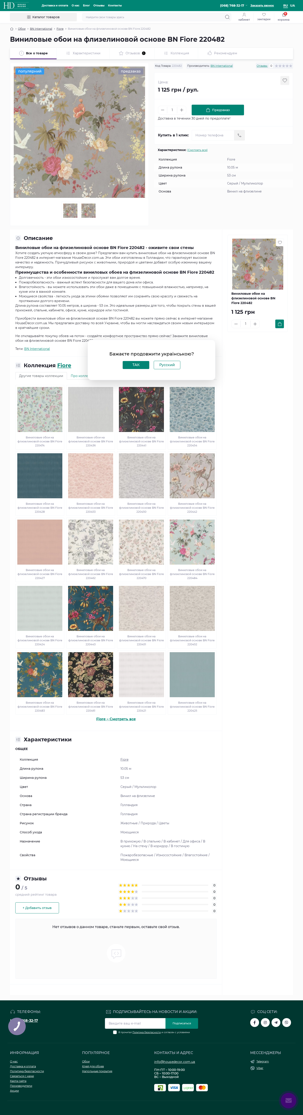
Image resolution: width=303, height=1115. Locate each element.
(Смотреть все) (197, 150)
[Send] (239, 135)
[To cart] (279, 324)
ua (292, 6)
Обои (22, 28)
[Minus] (162, 110)
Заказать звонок (262, 5)
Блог (86, 5)
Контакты (115, 5)
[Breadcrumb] (12, 29)
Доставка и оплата (55, 5)
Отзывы (98, 5)
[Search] (227, 17)
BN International (41, 28)
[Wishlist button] (284, 80)
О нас (75, 5)
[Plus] (181, 110)
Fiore (60, 28)
